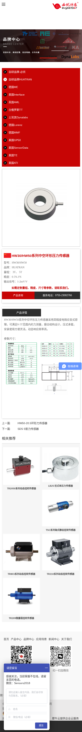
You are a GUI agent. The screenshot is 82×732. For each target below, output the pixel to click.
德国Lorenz (15, 124)
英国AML (14, 102)
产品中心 (16, 639)
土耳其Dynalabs (18, 117)
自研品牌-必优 (17, 71)
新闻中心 (54, 639)
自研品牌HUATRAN (20, 79)
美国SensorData (18, 147)
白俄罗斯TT (16, 109)
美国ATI (13, 162)
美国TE (13, 155)
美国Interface (17, 94)
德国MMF (14, 132)
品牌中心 (28, 639)
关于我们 (66, 639)
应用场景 (41, 639)
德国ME (13, 87)
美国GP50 (15, 140)
